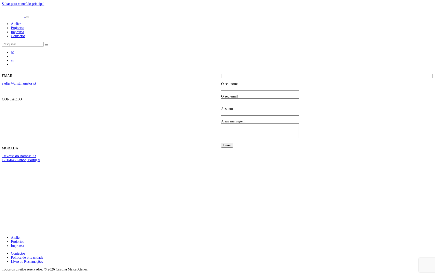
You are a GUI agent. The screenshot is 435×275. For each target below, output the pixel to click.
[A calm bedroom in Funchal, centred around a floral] (196, 188)
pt (12, 52)
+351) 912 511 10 (16, 107)
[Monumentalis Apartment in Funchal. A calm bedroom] (281, 188)
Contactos (18, 36)
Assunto (227, 109)
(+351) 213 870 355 (16, 125)
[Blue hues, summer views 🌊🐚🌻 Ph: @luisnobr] (367, 188)
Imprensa (17, 32)
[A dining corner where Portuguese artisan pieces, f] (153, 188)
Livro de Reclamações (27, 261)
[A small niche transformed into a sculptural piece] (111, 188)
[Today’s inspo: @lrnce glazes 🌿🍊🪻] (410, 188)
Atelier (16, 24)
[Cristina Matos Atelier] (13, 16)
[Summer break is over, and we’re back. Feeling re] (25, 188)
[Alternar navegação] (27, 17)
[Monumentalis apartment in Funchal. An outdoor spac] (324, 188)
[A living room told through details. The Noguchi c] (68, 188)
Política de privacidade (27, 257)
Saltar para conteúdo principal (23, 4)
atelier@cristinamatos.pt (19, 83)
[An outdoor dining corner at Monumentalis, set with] (239, 188)
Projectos (17, 28)
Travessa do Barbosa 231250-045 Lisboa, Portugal (21, 158)
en (12, 60)
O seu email (229, 96)
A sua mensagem (233, 121)
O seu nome (229, 84)
